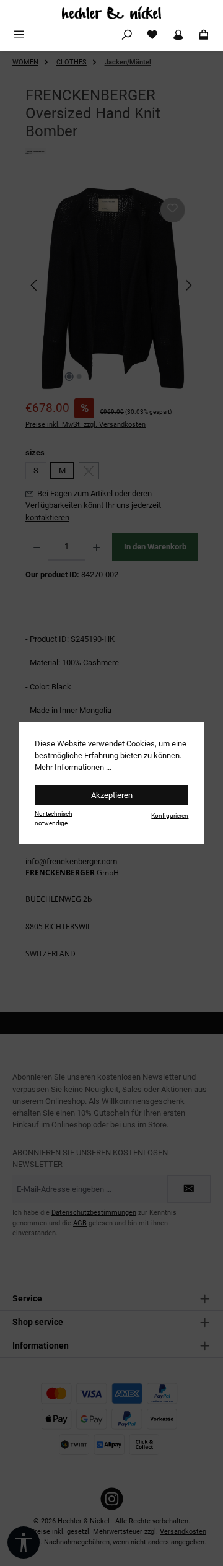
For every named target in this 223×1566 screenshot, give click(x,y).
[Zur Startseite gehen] (111, 12)
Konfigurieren (169, 815)
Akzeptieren (112, 795)
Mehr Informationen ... (73, 767)
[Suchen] (127, 35)
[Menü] (19, 35)
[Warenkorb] (204, 35)
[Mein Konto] (178, 35)
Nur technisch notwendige (53, 818)
